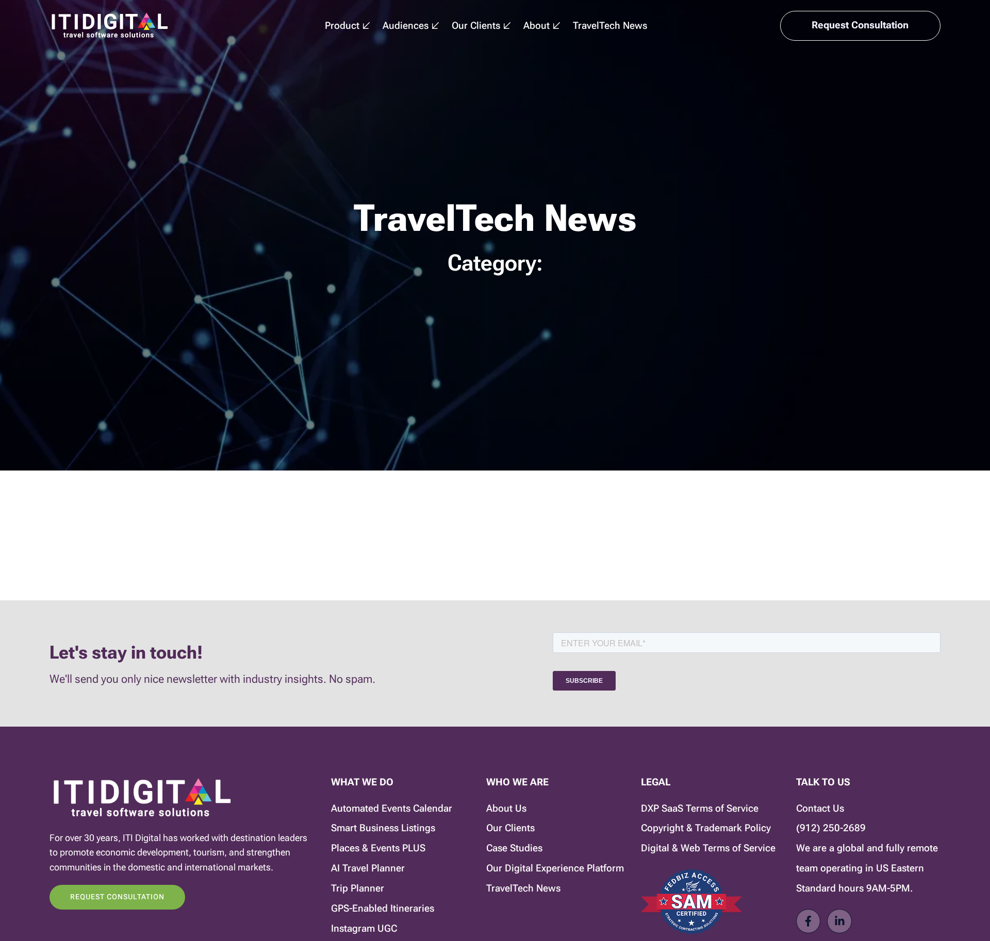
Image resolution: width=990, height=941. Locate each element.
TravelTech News (610, 25)
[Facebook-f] (808, 921)
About (536, 25)
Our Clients (476, 25)
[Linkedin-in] (839, 921)
